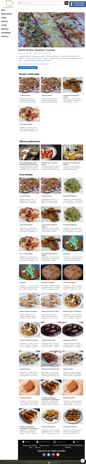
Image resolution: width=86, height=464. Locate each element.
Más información (53, 462)
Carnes (3, 18)
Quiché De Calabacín (48, 282)
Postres (4, 25)
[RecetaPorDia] (8, 4)
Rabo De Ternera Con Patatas (72, 311)
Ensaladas (5, 29)
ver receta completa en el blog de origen (38, 64)
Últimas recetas (44, 445)
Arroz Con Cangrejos (26, 124)
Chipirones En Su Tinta (48, 340)
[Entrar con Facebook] (77, 4)
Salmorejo (66, 253)
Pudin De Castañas (25, 398)
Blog (31, 447)
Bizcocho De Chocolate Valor (50, 369)
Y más (59, 462)
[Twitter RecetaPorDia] (49, 454)
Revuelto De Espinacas (70, 196)
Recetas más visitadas (30, 445)
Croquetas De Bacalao (70, 426)
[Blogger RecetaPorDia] (58, 454)
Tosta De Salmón (25, 95)
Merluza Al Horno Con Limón (28, 311)
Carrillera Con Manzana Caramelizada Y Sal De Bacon (51, 398)
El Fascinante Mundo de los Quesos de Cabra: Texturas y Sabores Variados (28, 163)
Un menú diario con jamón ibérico (49, 163)
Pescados (4, 21)
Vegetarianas (6, 33)
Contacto (4, 36)
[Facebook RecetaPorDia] (44, 454)
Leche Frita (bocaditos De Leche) (71, 96)
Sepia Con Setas (25, 369)
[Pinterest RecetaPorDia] (54, 454)
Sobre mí (38, 447)
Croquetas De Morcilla (48, 426)
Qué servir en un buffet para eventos (71, 163)
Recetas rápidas (6, 14)
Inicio (3, 10)
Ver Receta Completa (28, 68)
